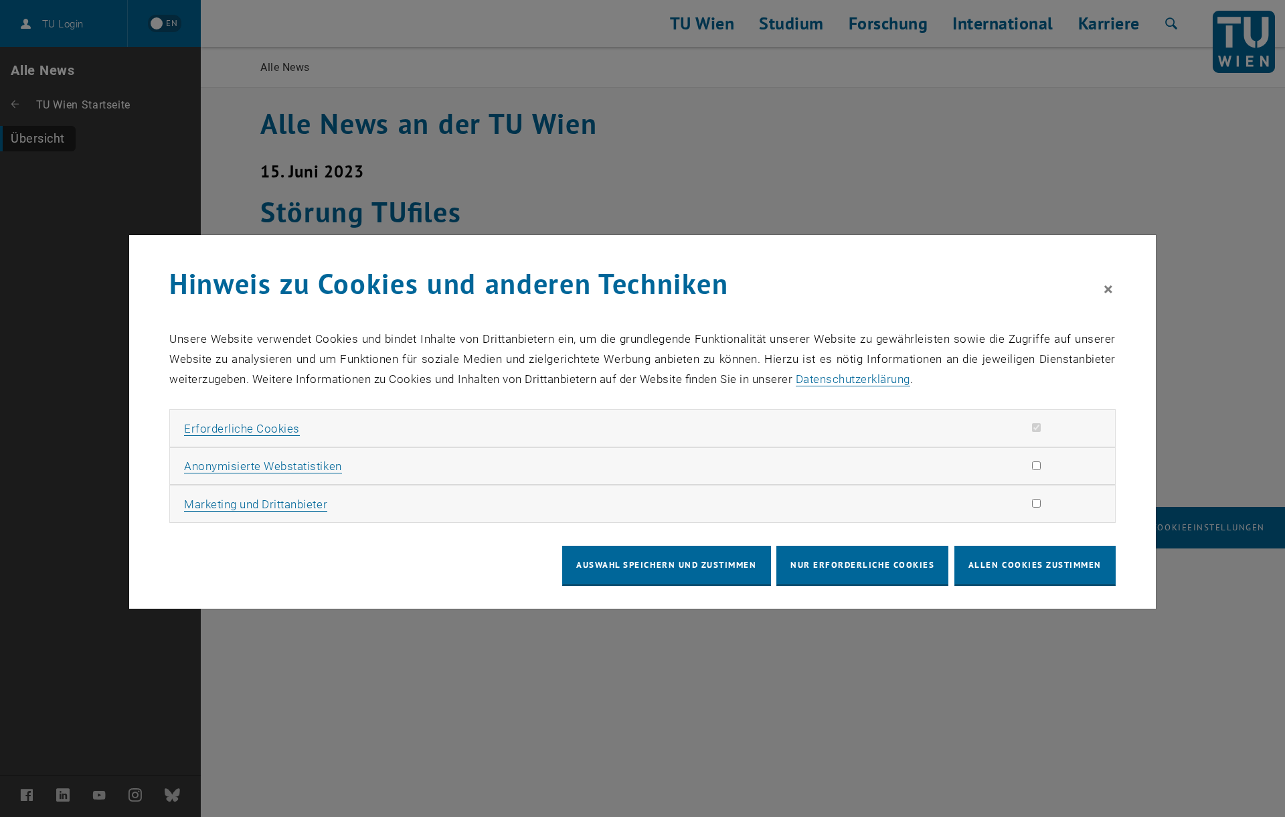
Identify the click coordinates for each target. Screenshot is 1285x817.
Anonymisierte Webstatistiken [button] (262, 466)
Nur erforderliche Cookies (862, 565)
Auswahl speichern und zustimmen (666, 565)
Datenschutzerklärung (853, 379)
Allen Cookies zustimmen (1035, 565)
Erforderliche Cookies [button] (242, 428)
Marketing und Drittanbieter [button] (255, 504)
